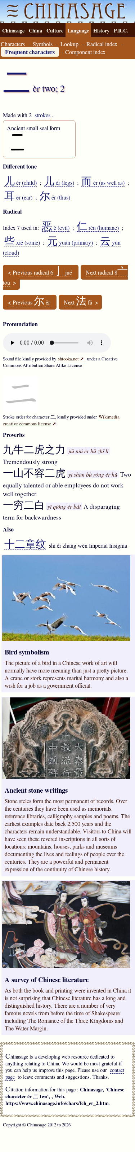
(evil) (55, 228)
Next (78, 302)
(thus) (55, 197)
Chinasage (13, 30)
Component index (85, 52)
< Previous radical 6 (40, 272)
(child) (20, 183)
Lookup (69, 44)
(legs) (59, 183)
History (101, 30)
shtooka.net (71, 358)
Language (78, 30)
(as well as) (103, 183)
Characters (13, 44)
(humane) (98, 228)
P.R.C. (121, 30)
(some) (22, 242)
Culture (54, 30)
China (35, 30)
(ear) (18, 197)
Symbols (43, 44)
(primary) (70, 242)
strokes (42, 115)
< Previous (29, 302)
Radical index (101, 44)
